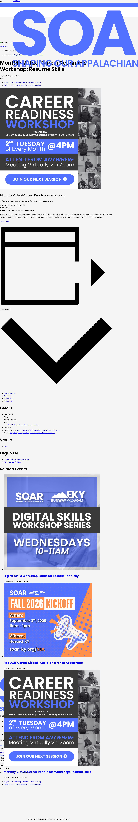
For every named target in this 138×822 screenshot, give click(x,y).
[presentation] (52, 570)
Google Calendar (9, 393)
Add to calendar (5, 309)
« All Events (4, 47)
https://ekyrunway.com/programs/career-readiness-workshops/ (32, 433)
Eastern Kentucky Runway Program (16, 459)
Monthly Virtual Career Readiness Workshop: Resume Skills (47, 772)
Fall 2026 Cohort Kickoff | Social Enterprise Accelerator (43, 663)
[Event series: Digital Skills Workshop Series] (29, 582)
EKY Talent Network (52, 430)
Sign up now (4, 221)
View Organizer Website (12, 462)
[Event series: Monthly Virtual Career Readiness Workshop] (28, 777)
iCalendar (7, 396)
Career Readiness (22, 430)
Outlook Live (8, 401)
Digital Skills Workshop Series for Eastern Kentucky (22, 83)
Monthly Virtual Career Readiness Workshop (23, 425)
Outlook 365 (8, 398)
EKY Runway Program (37, 430)
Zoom (6, 446)
